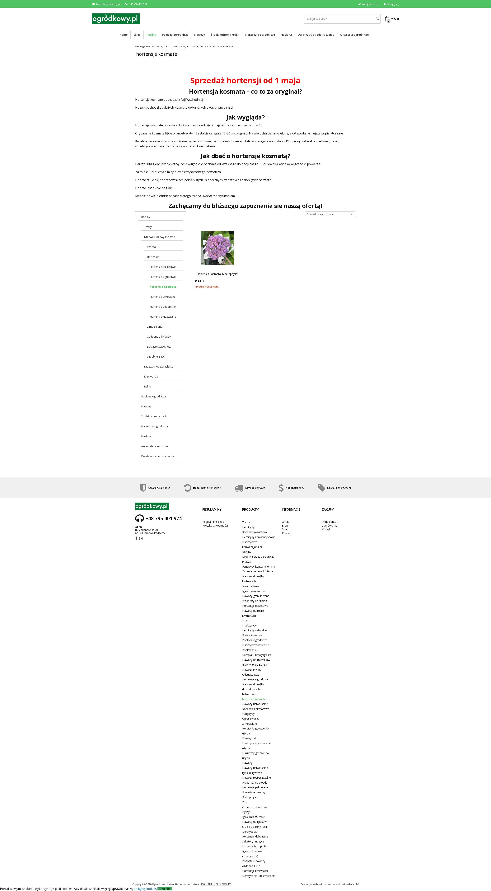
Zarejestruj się (370, 4)
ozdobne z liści (156, 356)
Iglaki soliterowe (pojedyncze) (252, 853)
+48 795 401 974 (138, 4)
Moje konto (329, 521)
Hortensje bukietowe (163, 267)
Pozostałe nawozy (253, 792)
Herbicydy (248, 527)
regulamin (207, 884)
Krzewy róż (151, 376)
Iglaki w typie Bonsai (255, 664)
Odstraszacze (250, 674)
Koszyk (326, 529)
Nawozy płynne (251, 669)
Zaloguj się (392, 4)
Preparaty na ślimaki (254, 601)
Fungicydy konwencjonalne (259, 566)
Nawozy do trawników (256, 660)
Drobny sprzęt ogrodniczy (258, 556)
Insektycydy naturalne (255, 645)
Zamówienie (329, 525)
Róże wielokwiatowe (255, 532)
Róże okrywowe (252, 635)
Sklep (137, 34)
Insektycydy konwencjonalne (252, 544)
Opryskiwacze (250, 718)
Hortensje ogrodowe (163, 277)
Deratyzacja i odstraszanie (316, 34)
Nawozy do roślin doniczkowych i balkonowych (253, 689)
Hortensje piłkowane (162, 296)
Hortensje (206, 46)
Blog (285, 525)
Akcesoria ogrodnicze (354, 34)
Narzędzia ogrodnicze (260, 34)
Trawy (148, 227)
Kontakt (287, 533)
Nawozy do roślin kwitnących (253, 578)
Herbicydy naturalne (254, 630)
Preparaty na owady (254, 782)
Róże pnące (249, 797)
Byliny (147, 386)
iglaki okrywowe (252, 773)
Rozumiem (164, 888)
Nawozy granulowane (255, 596)
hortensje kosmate (163, 286)
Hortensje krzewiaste (163, 316)
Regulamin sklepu (213, 521)
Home (124, 34)
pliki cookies (223, 884)
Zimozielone (154, 326)
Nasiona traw (250, 586)
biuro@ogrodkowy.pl (108, 4)
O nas (285, 521)
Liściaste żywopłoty (159, 346)
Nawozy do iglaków (254, 821)
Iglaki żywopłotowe (254, 591)
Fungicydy (248, 713)
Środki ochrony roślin (225, 34)
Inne (245, 620)
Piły (244, 802)
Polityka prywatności (215, 525)
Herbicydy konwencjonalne (258, 537)
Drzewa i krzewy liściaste (182, 46)
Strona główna (142, 46)
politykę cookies (145, 889)
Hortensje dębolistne (163, 306)
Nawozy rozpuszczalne (256, 777)
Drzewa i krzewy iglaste (158, 366)
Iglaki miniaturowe (253, 817)
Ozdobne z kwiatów (159, 336)
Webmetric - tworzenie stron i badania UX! (336, 884)
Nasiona (286, 34)
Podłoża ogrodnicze (175, 34)
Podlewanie (249, 650)
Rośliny (151, 34)
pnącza (151, 247)
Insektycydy (249, 625)
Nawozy (199, 34)
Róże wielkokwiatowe (255, 709)
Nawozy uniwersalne (255, 704)
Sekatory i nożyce (253, 841)
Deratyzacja (249, 831)
